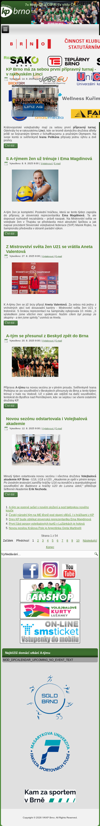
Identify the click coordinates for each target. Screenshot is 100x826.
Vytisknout (49, 79)
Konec (50, 547)
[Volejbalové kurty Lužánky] (50, 618)
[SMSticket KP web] (50, 642)
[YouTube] (69, 577)
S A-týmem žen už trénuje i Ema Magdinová (49, 158)
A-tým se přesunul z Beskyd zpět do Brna (47, 336)
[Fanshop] (50, 601)
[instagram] (50, 577)
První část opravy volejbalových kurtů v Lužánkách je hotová (47, 523)
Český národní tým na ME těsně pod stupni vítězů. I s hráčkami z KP (51, 515)
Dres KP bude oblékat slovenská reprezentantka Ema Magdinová (50, 519)
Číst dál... (11, 145)
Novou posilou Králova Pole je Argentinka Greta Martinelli (45, 528)
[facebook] (31, 577)
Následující (90, 540)
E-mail (60, 79)
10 (78, 540)
